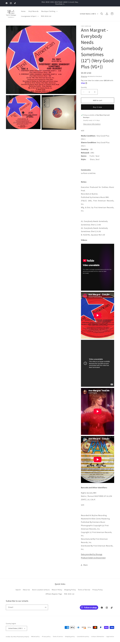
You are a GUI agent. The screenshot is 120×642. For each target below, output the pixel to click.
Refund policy (35, 636)
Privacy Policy (97, 590)
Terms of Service (84, 590)
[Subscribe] (45, 607)
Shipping (84, 76)
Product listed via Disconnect (93, 557)
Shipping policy (70, 636)
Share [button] (85, 565)
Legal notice (110, 636)
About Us (26, 590)
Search (18, 590)
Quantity (84, 87)
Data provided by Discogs (91, 554)
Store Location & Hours (41, 590)
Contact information (97, 636)
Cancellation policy (83, 636)
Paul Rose (14, 636)
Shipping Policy (70, 590)
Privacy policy (46, 636)
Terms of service (58, 636)
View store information (92, 124)
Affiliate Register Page (54, 594)
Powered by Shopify (23, 636)
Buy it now (97, 107)
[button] (49, 11)
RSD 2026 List (69, 594)
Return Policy (57, 590)
